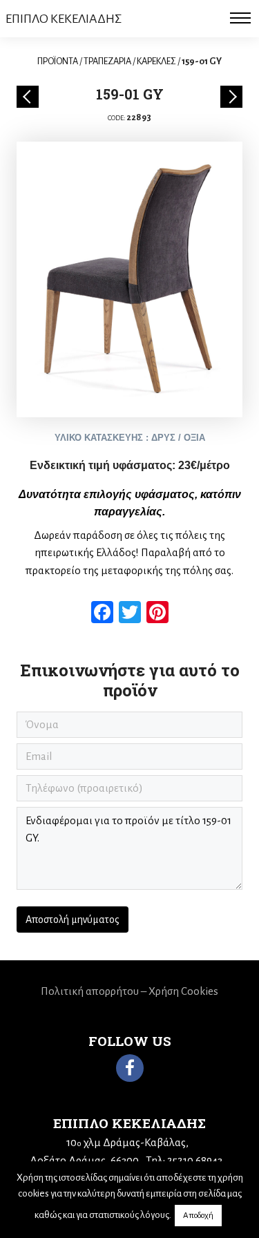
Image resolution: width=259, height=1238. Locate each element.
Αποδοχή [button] (198, 1215)
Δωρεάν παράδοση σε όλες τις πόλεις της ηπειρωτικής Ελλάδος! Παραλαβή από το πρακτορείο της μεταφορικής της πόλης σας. (129, 552)
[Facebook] (130, 1068)
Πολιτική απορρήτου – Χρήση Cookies (129, 991)
